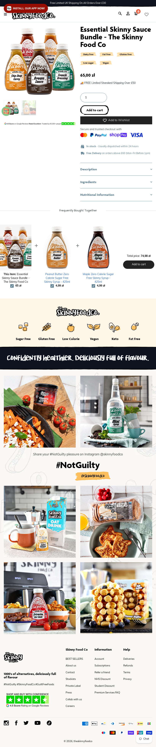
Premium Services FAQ (107, 692)
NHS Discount (103, 679)
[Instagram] (6, 723)
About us (71, 665)
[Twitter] (26, 723)
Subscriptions (102, 665)
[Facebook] (16, 723)
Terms (126, 672)
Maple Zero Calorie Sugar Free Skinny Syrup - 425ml (98, 278)
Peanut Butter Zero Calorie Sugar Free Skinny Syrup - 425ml (57, 278)
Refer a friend (102, 672)
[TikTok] (49, 723)
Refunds (128, 665)
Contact (70, 672)
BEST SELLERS (74, 659)
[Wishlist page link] (146, 14)
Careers (70, 706)
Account (99, 659)
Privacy (127, 679)
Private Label (73, 686)
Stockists (71, 679)
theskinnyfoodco (83, 741)
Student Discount (105, 686)
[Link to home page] (34, 14)
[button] (116, 169)
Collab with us (74, 699)
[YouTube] (38, 723)
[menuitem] (28, 107)
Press (69, 692)
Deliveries (128, 659)
